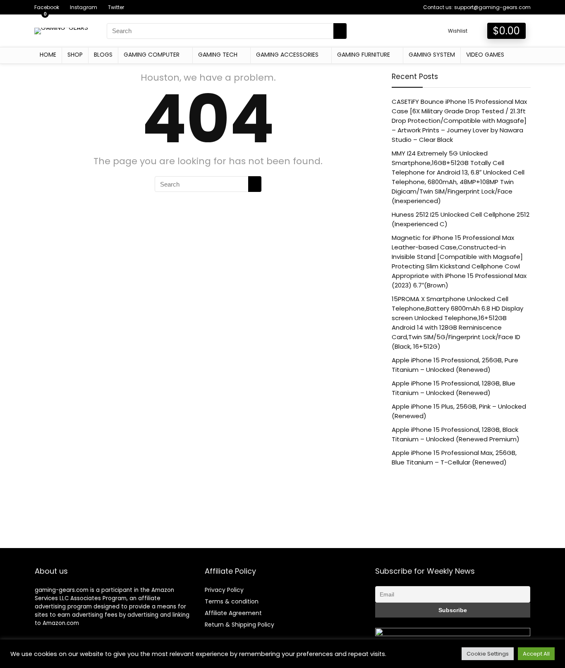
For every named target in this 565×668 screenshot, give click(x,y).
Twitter (116, 7)
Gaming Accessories (287, 54)
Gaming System (432, 54)
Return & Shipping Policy (239, 624)
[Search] (340, 31)
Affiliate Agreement (233, 613)
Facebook (46, 7)
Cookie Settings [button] (488, 654)
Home (48, 54)
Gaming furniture (363, 54)
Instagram (83, 7)
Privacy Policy (224, 590)
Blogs (103, 54)
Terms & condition (232, 601)
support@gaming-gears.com (492, 7)
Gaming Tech (217, 54)
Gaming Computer (152, 54)
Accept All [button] (536, 654)
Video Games (485, 54)
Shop (75, 54)
